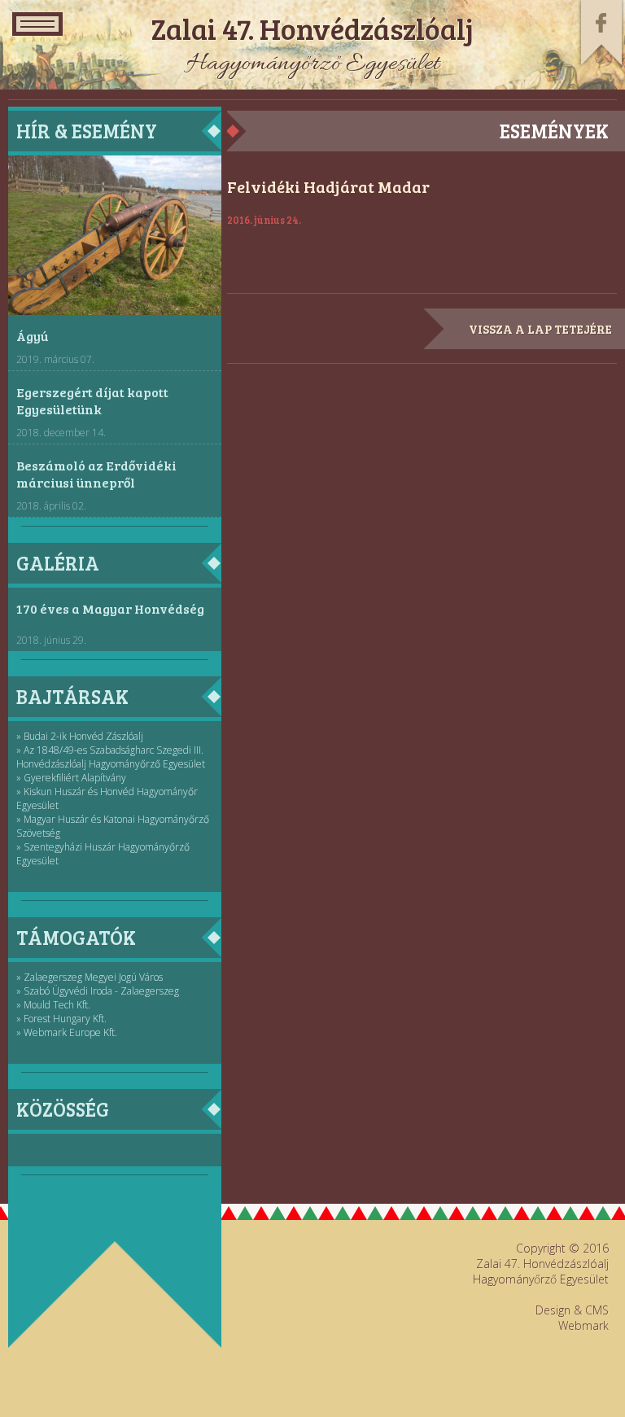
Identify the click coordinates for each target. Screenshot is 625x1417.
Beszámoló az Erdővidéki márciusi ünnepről (96, 474)
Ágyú (32, 335)
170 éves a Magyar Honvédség (110, 608)
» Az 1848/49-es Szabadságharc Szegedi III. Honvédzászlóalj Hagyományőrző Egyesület (110, 757)
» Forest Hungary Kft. (61, 1019)
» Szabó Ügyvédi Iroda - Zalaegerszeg (97, 991)
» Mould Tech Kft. (53, 1005)
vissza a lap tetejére (540, 329)
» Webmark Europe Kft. (66, 1032)
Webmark (583, 1325)
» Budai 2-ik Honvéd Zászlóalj (79, 736)
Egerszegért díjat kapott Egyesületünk (92, 400)
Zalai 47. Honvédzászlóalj (312, 28)
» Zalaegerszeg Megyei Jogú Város (89, 977)
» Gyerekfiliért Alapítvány (71, 778)
